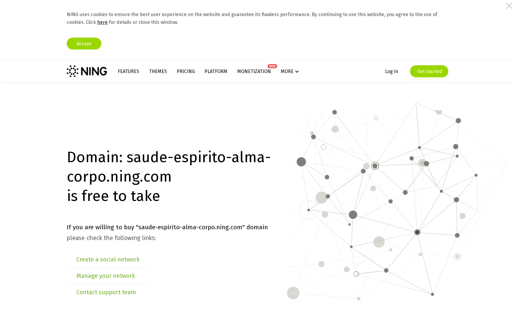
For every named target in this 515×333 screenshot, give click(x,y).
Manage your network (105, 275)
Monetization (254, 71)
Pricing (186, 71)
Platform (215, 71)
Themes (158, 71)
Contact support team (106, 292)
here (102, 22)
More (287, 71)
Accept (84, 44)
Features (128, 71)
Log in (391, 71)
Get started (429, 71)
